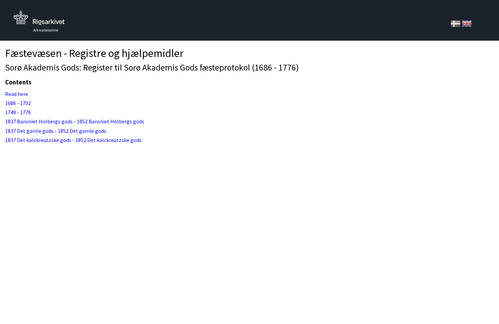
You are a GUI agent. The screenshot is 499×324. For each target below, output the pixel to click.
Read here (16, 93)
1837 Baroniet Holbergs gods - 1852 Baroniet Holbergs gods (74, 121)
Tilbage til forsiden (39, 19)
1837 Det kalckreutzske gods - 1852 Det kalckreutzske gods (73, 140)
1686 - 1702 (18, 103)
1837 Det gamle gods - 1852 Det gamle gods (55, 130)
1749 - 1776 (18, 112)
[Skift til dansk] (456, 23)
